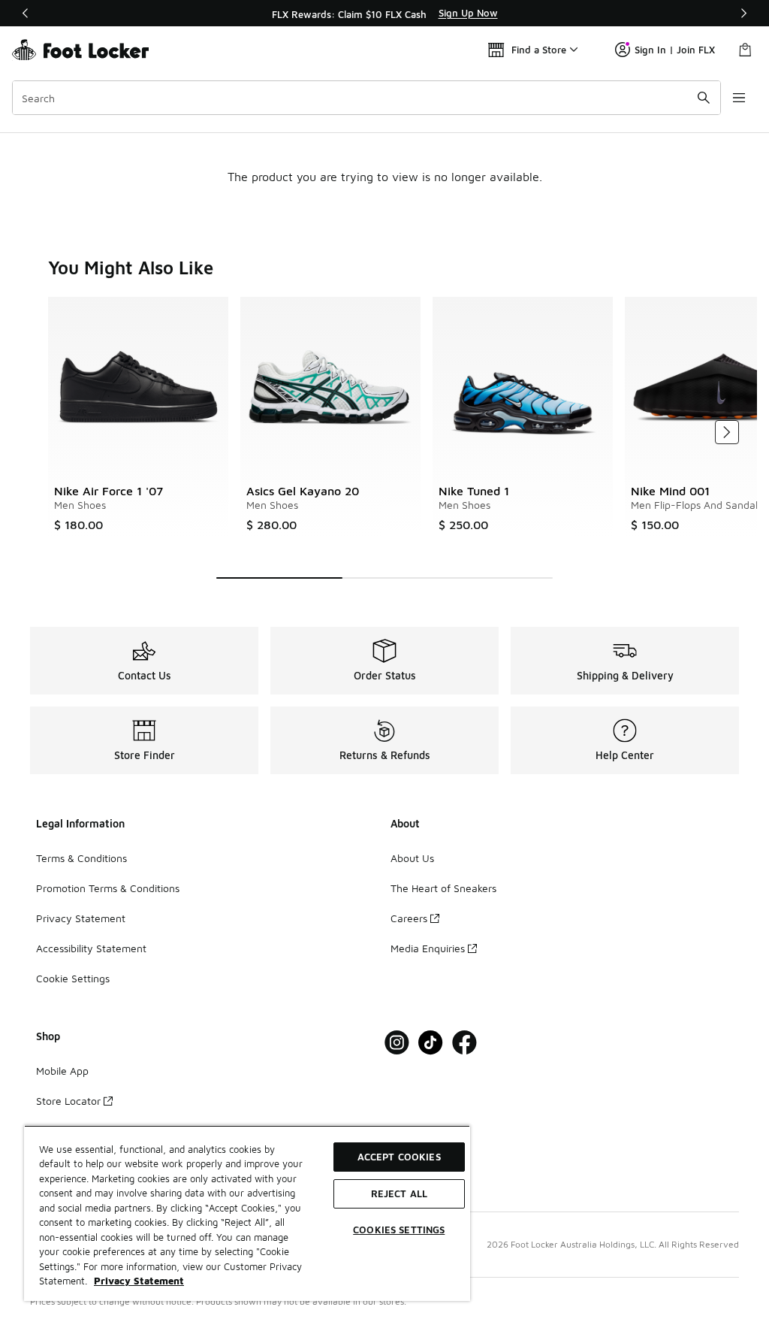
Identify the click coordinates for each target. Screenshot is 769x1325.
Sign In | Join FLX (675, 50)
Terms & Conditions (81, 858)
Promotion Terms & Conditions (107, 888)
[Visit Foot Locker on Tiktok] (430, 1042)
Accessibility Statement (91, 948)
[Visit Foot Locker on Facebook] (464, 1042)
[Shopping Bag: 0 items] (745, 49)
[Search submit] (703, 97)
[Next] (743, 13)
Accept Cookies (399, 1157)
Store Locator (68, 1100)
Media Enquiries (428, 948)
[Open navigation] (739, 97)
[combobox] (366, 97)
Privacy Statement (80, 918)
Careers (409, 918)
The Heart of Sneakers (443, 888)
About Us (412, 858)
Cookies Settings (399, 1230)
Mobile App (62, 1070)
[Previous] (25, 13)
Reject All (399, 1193)
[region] (384, 14)
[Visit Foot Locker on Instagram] (396, 1042)
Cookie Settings (73, 978)
